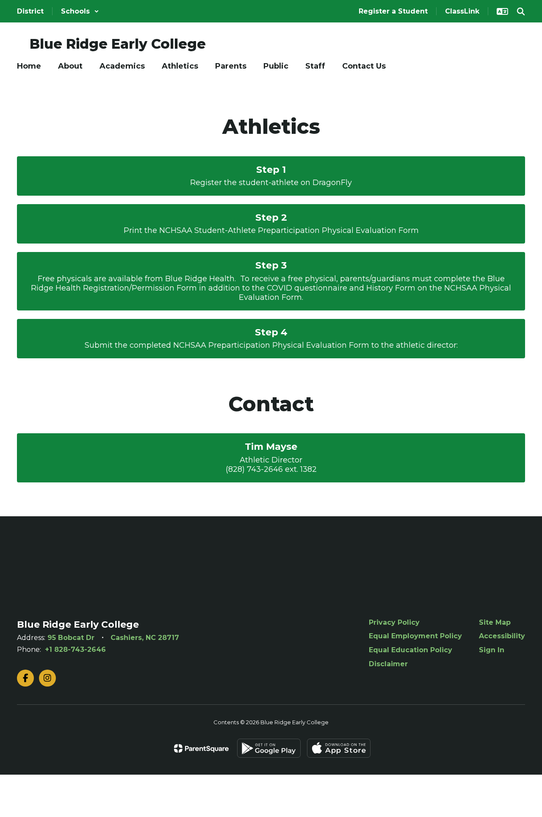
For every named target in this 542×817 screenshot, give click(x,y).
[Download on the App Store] (339, 748)
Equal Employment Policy (415, 636)
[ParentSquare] (201, 748)
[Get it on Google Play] (269, 748)
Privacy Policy (394, 622)
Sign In (491, 650)
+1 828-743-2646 (75, 649)
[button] (80, 11)
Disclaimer (388, 664)
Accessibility (502, 636)
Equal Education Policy (410, 650)
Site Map (495, 622)
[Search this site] (521, 11)
